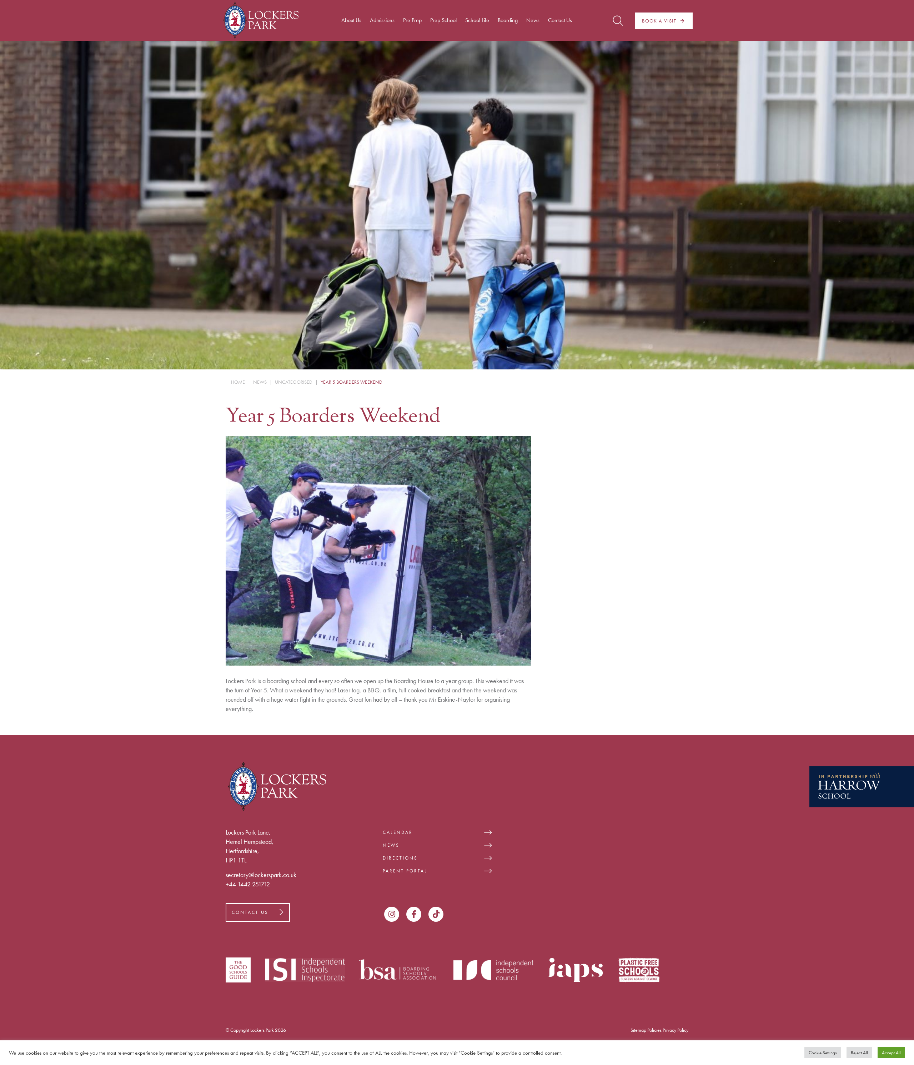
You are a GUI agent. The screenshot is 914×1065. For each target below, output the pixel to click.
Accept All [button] (891, 1053)
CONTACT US (250, 912)
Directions (400, 858)
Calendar (398, 832)
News (391, 845)
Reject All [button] (859, 1053)
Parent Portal (405, 871)
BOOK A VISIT (659, 21)
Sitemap (638, 1030)
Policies (654, 1030)
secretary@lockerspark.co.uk (261, 875)
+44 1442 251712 (248, 884)
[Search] (618, 20)
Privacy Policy (675, 1030)
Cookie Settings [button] (823, 1053)
